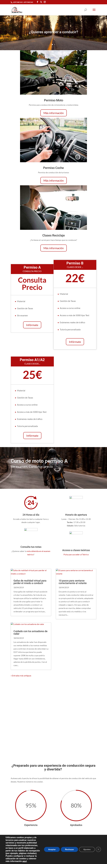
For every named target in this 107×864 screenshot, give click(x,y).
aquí (24, 861)
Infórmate (32, 325)
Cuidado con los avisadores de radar (31, 632)
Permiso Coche (53, 168)
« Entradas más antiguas (21, 675)
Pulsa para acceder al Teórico (76, 554)
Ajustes (87, 849)
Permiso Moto (53, 100)
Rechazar (69, 849)
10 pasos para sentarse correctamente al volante (73, 582)
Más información (53, 113)
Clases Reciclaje (53, 235)
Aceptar (52, 849)
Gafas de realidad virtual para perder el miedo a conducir (30, 582)
